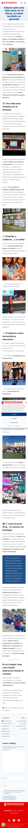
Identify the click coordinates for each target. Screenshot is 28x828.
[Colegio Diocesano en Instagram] (14, 820)
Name (5, 778)
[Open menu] (25, 3)
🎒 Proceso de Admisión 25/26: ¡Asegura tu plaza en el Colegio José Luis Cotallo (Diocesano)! (7, 727)
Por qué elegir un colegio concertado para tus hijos (21, 723)
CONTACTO (8, 810)
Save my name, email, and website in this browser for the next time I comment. (14, 792)
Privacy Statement (16, 425)
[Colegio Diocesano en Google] (9, 820)
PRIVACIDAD (14, 813)
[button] (26, 402)
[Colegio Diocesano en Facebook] (18, 820)
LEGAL (15, 810)
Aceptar (14, 414)
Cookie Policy (9, 425)
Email (5, 786)
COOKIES (20, 810)
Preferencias (14, 422)
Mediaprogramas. (16, 826)
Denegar (14, 418)
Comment (6, 749)
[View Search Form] (21, 3)
